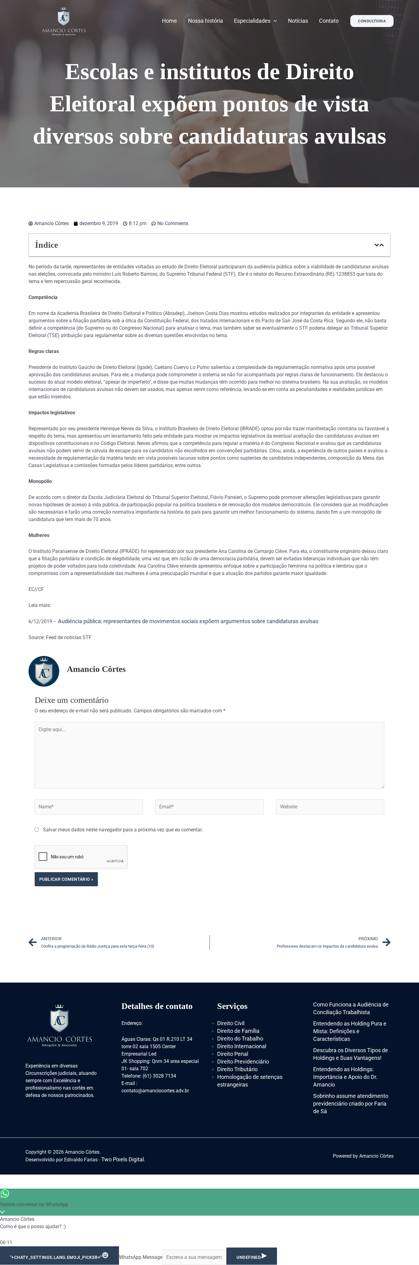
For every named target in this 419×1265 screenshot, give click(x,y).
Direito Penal (232, 1054)
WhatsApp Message (140, 1257)
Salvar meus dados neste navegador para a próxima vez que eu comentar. (123, 830)
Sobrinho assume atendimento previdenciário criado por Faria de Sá (350, 1103)
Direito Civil (230, 1023)
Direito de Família (238, 1031)
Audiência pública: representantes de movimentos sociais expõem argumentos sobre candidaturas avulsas (188, 621)
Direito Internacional (241, 1046)
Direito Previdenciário (243, 1061)
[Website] (330, 808)
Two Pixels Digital (122, 1159)
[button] (376, 245)
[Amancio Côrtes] (63, 20)
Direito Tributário (237, 1069)
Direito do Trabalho (240, 1038)
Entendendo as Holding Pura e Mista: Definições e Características (349, 1031)
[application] (274, 20)
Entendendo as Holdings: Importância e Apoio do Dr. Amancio (345, 1077)
